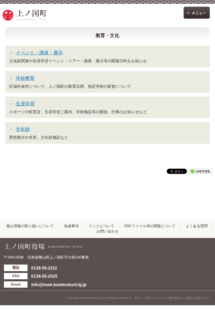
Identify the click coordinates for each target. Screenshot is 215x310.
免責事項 (71, 226)
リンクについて (101, 226)
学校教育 (25, 78)
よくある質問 (197, 226)
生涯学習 (25, 103)
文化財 (23, 129)
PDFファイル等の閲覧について (150, 226)
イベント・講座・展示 (39, 52)
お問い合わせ (107, 231)
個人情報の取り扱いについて (30, 226)
